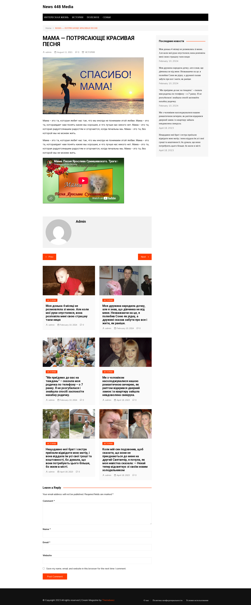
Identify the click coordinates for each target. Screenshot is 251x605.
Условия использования (197, 600)
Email (46, 542)
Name (47, 529)
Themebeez (108, 600)
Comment (49, 501)
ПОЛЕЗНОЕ (93, 17)
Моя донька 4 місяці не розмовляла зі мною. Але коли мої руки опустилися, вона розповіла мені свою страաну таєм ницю (67, 312)
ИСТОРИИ (77, 17)
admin (48, 52)
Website (47, 555)
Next (143, 256)
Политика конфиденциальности (167, 600)
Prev (51, 256)
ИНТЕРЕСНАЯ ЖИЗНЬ (56, 17)
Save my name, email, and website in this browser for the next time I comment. (86, 568)
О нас (146, 600)
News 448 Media (58, 6)
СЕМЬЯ (107, 17)
